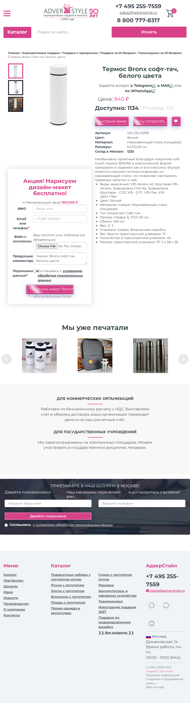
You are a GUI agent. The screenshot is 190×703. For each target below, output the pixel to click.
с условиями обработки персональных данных (73, 525)
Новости (10, 598)
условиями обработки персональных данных (60, 275)
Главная (14, 53)
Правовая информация (162, 675)
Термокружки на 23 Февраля (160, 53)
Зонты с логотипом (67, 591)
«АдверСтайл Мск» (159, 671)
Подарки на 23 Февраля (118, 53)
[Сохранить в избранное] (176, 121)
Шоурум (10, 586)
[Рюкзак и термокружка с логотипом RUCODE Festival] (95, 355)
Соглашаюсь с (60, 275)
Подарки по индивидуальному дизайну (114, 622)
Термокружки (110, 601)
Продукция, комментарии (21, 258)
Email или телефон (21, 223)
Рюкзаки (106, 585)
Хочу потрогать (150, 121)
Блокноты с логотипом (71, 597)
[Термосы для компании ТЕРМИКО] (150, 355)
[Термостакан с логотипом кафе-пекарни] (39, 355)
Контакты (11, 615)
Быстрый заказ (112, 121)
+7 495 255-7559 (138, 6)
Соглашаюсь (61, 525)
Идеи (8, 592)
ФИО (22, 209)
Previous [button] (6, 359)
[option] (39, 359)
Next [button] (183, 359)
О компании (14, 609)
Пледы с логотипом (68, 602)
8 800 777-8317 (138, 20)
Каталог (17, 32)
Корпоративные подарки (41, 53)
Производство (16, 604)
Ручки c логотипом (67, 585)
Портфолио (13, 580)
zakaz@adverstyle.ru (138, 12)
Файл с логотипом (21, 239)
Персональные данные (21, 273)
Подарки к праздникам (80, 53)
